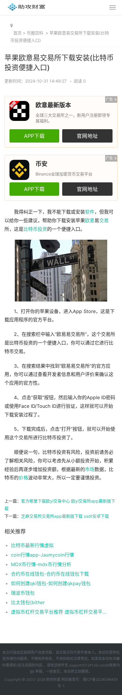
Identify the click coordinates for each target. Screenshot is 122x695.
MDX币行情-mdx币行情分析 (41, 564)
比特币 (30, 229)
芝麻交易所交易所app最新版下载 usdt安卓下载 (65, 516)
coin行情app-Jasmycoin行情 (42, 555)
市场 (89, 469)
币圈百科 (35, 32)
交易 (104, 220)
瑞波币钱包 (23, 593)
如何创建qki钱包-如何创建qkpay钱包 (51, 583)
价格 (23, 478)
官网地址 (87, 136)
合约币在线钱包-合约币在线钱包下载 (50, 574)
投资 (42, 229)
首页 (17, 32)
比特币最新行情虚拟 (32, 545)
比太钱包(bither (28, 602)
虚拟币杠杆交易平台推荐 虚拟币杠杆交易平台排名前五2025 (59, 612)
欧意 (89, 220)
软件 (89, 212)
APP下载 (34, 136)
